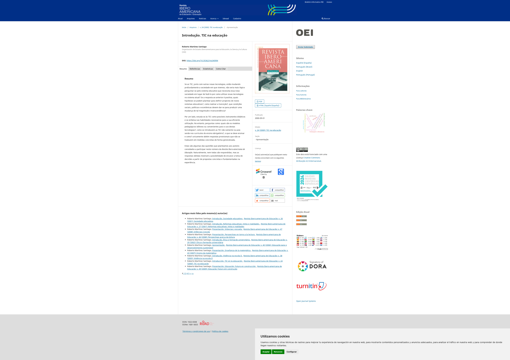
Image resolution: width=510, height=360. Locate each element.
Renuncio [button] (278, 352)
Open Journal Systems (306, 301)
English (299, 71)
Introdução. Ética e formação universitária (231, 239)
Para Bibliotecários (303, 98)
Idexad (226, 18)
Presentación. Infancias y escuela (227, 229)
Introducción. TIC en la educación (227, 261)
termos (258, 161)
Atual (180, 18)
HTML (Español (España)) (269, 105)
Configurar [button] (292, 352)
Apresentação (218, 245)
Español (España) (304, 63)
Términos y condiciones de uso (196, 331)
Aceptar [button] (266, 352)
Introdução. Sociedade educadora (227, 218)
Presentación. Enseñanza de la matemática (231, 250)
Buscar (327, 18)
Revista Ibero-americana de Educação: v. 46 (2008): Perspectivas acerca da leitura (234, 235)
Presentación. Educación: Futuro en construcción (234, 266)
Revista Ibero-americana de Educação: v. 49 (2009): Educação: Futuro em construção (234, 267)
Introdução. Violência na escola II (227, 255)
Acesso (329, 2)
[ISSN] (207, 324)
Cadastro (237, 18)
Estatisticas (208, 69)
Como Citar (221, 69)
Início (184, 27)
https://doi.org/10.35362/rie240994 (202, 60)
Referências (195, 69)
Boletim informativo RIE (314, 2)
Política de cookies (220, 331)
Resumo (183, 69)
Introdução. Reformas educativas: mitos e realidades (236, 224)
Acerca (213, 18)
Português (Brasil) (304, 67)
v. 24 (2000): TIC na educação (211, 27)
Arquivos (191, 18)
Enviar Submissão (305, 47)
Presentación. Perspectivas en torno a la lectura (233, 234)
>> (193, 273)
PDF (260, 101)
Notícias (202, 18)
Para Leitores (301, 91)
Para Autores (301, 95)
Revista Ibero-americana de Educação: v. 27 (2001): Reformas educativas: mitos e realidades (236, 225)
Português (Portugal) (305, 74)
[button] (262, 190)
